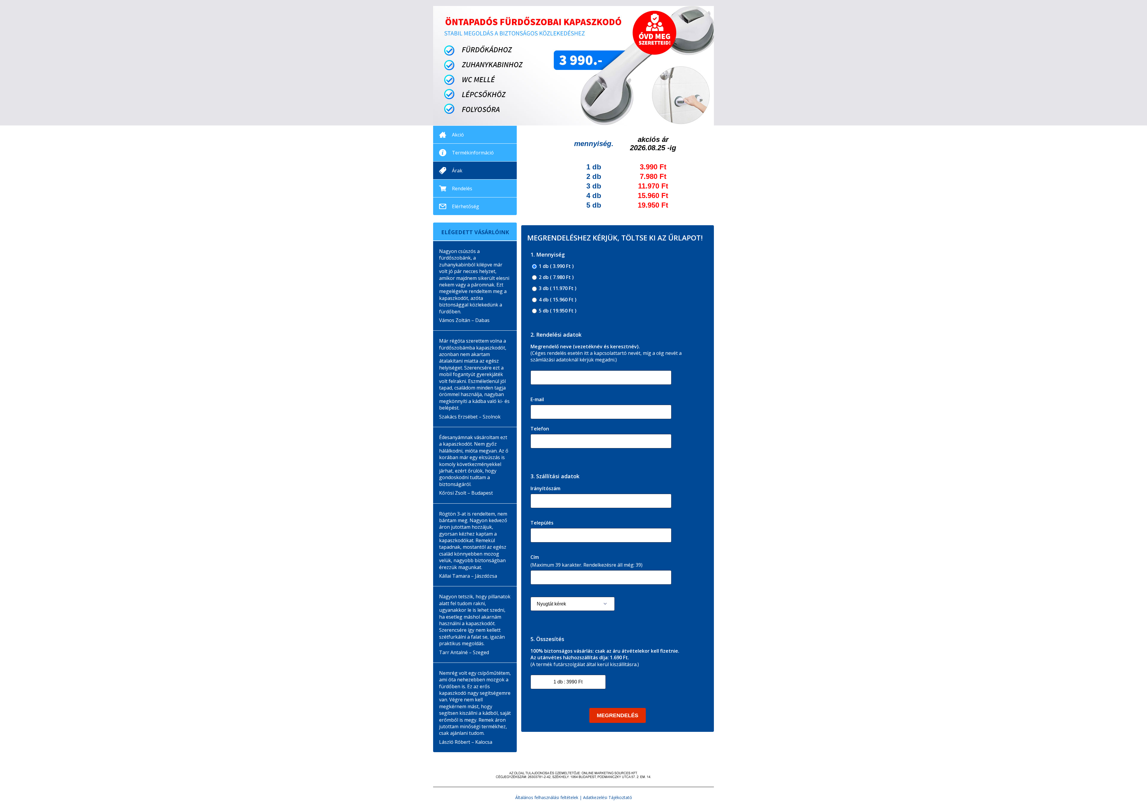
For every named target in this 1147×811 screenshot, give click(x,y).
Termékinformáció (473, 152)
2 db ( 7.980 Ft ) (556, 277)
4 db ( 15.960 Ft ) (557, 300)
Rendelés (462, 188)
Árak (457, 170)
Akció (458, 134)
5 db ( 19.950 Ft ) (557, 311)
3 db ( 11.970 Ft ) (557, 288)
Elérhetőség (465, 206)
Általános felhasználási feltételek (546, 797)
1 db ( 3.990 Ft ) (556, 266)
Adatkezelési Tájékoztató (607, 797)
